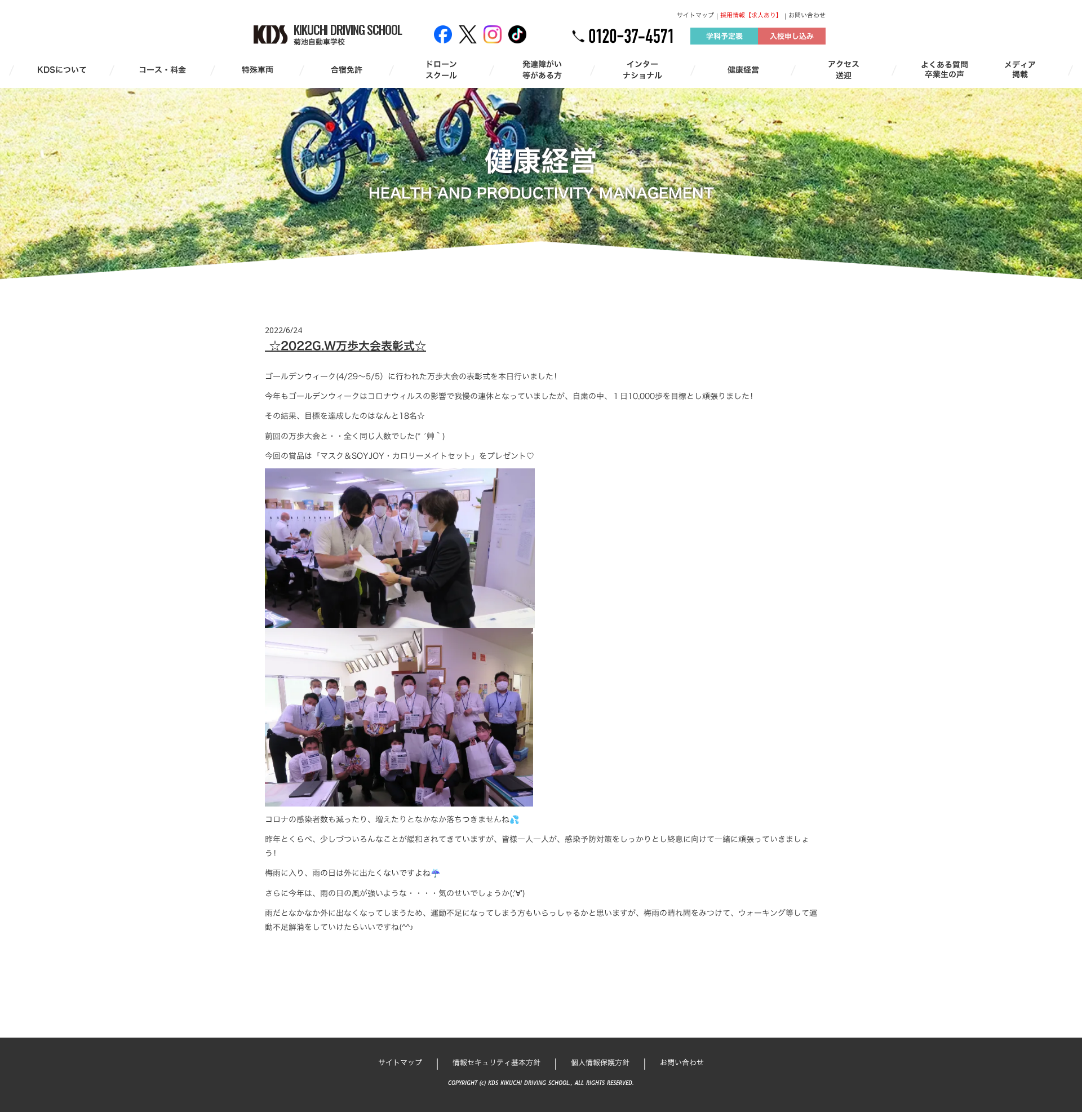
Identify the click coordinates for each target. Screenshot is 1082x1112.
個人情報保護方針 (600, 1062)
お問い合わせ (807, 15)
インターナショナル (642, 70)
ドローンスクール (441, 70)
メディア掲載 (1020, 69)
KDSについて (62, 70)
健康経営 (743, 70)
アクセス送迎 (843, 70)
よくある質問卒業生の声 (944, 69)
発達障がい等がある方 (542, 70)
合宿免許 (346, 70)
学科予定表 (724, 36)
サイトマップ (695, 15)
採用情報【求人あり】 (751, 15)
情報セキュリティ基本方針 (496, 1062)
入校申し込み (792, 36)
